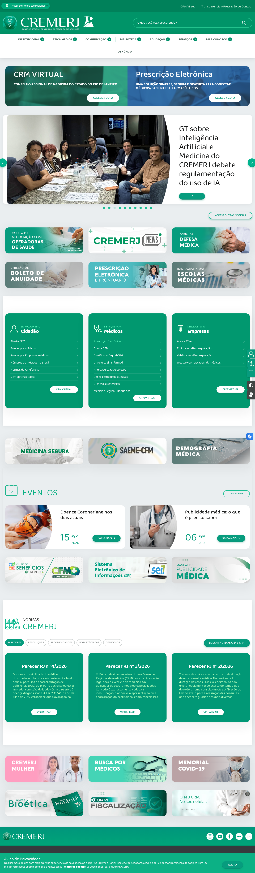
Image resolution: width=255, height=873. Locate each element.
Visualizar (44, 712)
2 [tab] (109, 208)
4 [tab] (119, 208)
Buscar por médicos (23, 348)
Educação (157, 39)
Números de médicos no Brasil (29, 362)
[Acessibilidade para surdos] (251, 394)
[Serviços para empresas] (251, 372)
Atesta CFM (17, 341)
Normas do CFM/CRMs (24, 370)
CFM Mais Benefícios (107, 384)
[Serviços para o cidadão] (251, 353)
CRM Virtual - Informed (108, 362)
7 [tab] (135, 208)
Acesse (103, 98)
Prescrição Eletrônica (107, 341)
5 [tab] (125, 208)
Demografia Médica (22, 377)
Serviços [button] (185, 39)
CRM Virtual (188, 7)
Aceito (232, 865)
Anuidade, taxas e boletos (110, 370)
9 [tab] (145, 208)
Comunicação (96, 39)
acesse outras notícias (230, 215)
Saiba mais (105, 538)
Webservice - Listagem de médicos (199, 362)
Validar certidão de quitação (194, 355)
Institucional (28, 39)
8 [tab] (140, 208)
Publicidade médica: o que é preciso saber (212, 514)
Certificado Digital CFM (108, 355)
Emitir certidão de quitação (111, 377)
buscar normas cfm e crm (227, 643)
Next (248, 159)
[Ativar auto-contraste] (251, 385)
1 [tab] (104, 208)
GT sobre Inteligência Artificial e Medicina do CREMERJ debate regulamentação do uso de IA (203, 156)
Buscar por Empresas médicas (29, 355)
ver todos (236, 493)
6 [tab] (130, 208)
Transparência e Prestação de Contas (226, 7)
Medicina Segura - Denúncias (112, 391)
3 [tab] (114, 208)
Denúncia (125, 51)
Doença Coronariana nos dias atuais (86, 514)
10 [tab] (151, 208)
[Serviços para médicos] (251, 363)
